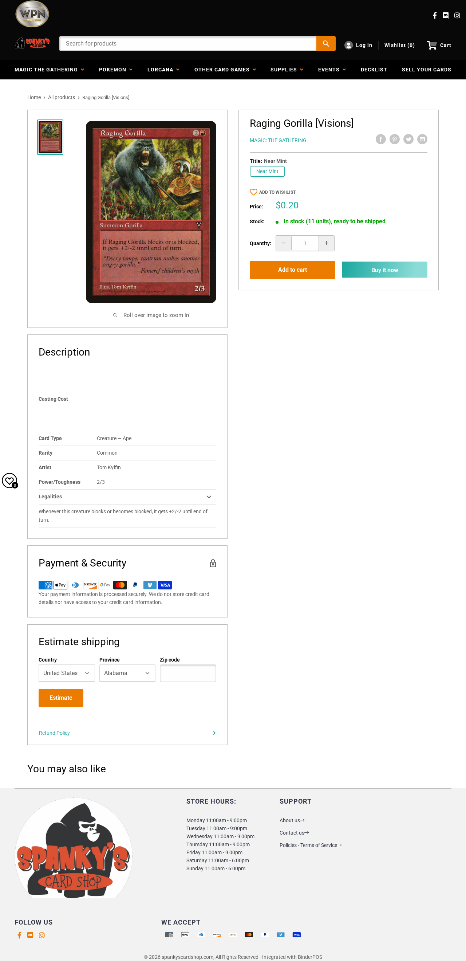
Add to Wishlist (277, 192)
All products (61, 97)
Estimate (61, 697)
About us (290, 820)
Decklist (374, 69)
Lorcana (161, 69)
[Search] (326, 43)
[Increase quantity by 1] (326, 243)
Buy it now (384, 269)
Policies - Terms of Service (308, 845)
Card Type (50, 438)
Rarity (45, 453)
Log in (364, 45)
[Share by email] (422, 139)
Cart (445, 45)
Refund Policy (54, 733)
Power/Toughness (59, 482)
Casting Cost (53, 399)
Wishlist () (399, 45)
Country (48, 659)
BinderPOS (310, 957)
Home (34, 97)
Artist (45, 467)
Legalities (50, 496)
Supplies (285, 69)
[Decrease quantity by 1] (283, 243)
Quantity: (260, 243)
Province (109, 659)
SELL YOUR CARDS (426, 69)
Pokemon (114, 69)
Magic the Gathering (48, 69)
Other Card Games (223, 69)
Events (330, 69)
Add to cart (292, 269)
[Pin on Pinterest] (395, 139)
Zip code (170, 659)
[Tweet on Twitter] (408, 139)
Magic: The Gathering (278, 140)
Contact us (292, 833)
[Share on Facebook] (381, 139)
